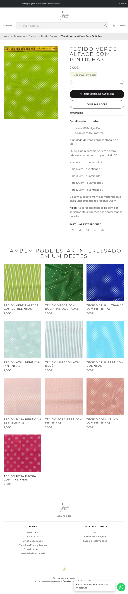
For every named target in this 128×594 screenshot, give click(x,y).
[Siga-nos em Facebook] (69, 516)
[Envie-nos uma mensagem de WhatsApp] (121, 587)
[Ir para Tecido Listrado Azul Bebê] (64, 339)
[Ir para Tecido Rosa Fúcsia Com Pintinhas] (23, 453)
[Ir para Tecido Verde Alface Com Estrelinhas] (23, 282)
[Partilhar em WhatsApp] (87, 230)
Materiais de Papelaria (33, 553)
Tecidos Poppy (49, 36)
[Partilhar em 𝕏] (79, 230)
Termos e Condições (95, 536)
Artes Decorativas (32, 541)
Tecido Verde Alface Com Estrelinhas (21, 307)
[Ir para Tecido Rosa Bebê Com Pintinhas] (64, 396)
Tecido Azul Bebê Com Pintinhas (22, 364)
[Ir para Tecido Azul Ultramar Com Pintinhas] (105, 282)
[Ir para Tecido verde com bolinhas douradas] (64, 282)
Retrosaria (19, 36)
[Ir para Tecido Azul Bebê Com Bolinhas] (105, 339)
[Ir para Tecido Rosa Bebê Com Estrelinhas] (23, 396)
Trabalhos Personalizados (33, 545)
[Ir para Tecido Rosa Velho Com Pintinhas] (105, 396)
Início (7, 36)
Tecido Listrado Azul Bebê (63, 364)
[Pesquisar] (105, 25)
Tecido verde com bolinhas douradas (62, 307)
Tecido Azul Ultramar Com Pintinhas (105, 307)
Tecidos (33, 36)
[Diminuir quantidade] (72, 84)
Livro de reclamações (95, 541)
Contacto (95, 532)
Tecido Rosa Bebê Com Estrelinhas (22, 421)
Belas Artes (33, 536)
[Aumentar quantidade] (121, 84)
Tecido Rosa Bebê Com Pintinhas (63, 421)
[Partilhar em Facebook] (72, 230)
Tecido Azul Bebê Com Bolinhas (105, 364)
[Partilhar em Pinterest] (95, 230)
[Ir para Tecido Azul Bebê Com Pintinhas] (23, 339)
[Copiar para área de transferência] (102, 230)
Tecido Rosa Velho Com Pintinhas (102, 421)
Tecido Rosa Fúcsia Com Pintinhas (20, 478)
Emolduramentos (33, 549)
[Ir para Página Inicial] (64, 15)
